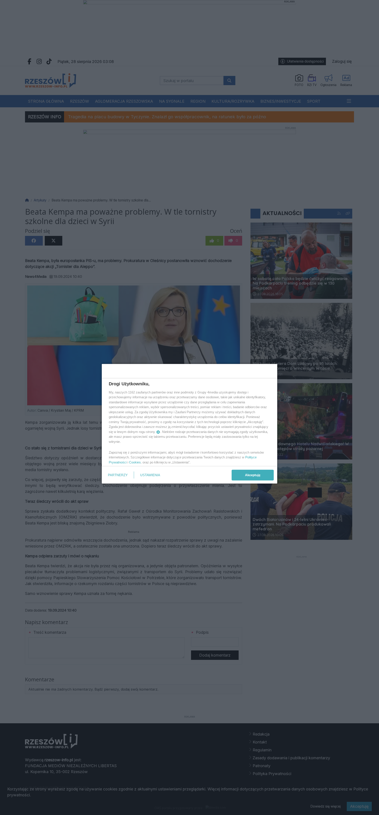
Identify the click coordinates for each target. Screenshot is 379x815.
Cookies (135, 462)
